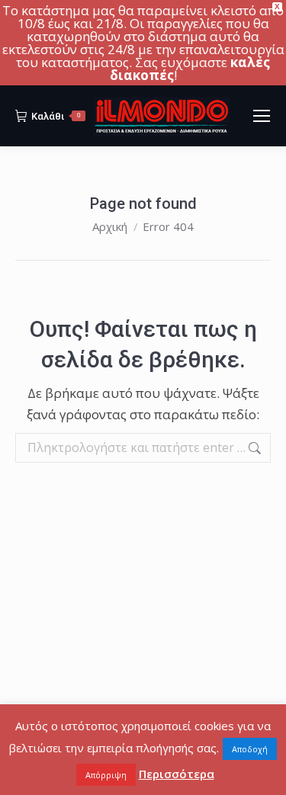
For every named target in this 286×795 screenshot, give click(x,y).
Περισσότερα (176, 773)
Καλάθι (55, 116)
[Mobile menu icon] (261, 116)
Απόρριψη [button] (106, 775)
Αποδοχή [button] (250, 749)
